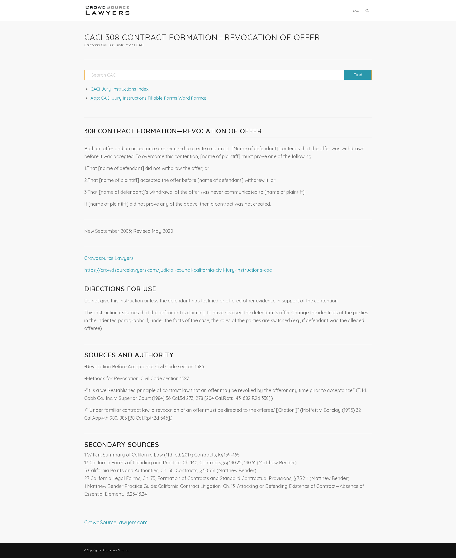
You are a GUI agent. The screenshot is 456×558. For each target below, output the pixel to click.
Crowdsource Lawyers (108, 258)
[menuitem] (356, 10)
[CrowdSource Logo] (107, 10)
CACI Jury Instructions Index (119, 89)
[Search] (367, 10)
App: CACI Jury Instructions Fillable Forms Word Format (148, 98)
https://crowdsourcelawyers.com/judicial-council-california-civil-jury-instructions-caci (178, 270)
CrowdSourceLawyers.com (116, 522)
